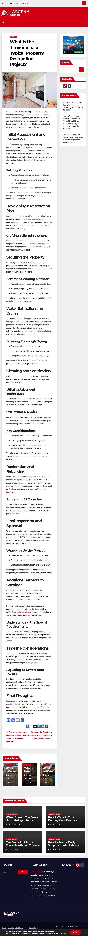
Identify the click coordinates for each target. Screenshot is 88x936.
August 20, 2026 (14, 824)
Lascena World (37, 872)
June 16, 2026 (55, 849)
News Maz (32, 928)
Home (56, 926)
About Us (63, 926)
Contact (83, 926)
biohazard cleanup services (28, 612)
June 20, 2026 (55, 824)
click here (41, 331)
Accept (75, 932)
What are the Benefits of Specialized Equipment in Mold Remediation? (41, 735)
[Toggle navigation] (84, 23)
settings (63, 933)
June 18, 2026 (13, 849)
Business (13, 36)
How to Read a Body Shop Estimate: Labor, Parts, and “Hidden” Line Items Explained (64, 846)
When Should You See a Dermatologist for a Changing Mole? (73, 105)
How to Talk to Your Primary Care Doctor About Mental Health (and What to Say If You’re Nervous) (71, 121)
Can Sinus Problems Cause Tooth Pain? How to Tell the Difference (73, 137)
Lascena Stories (11, 814)
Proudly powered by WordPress (12, 928)
